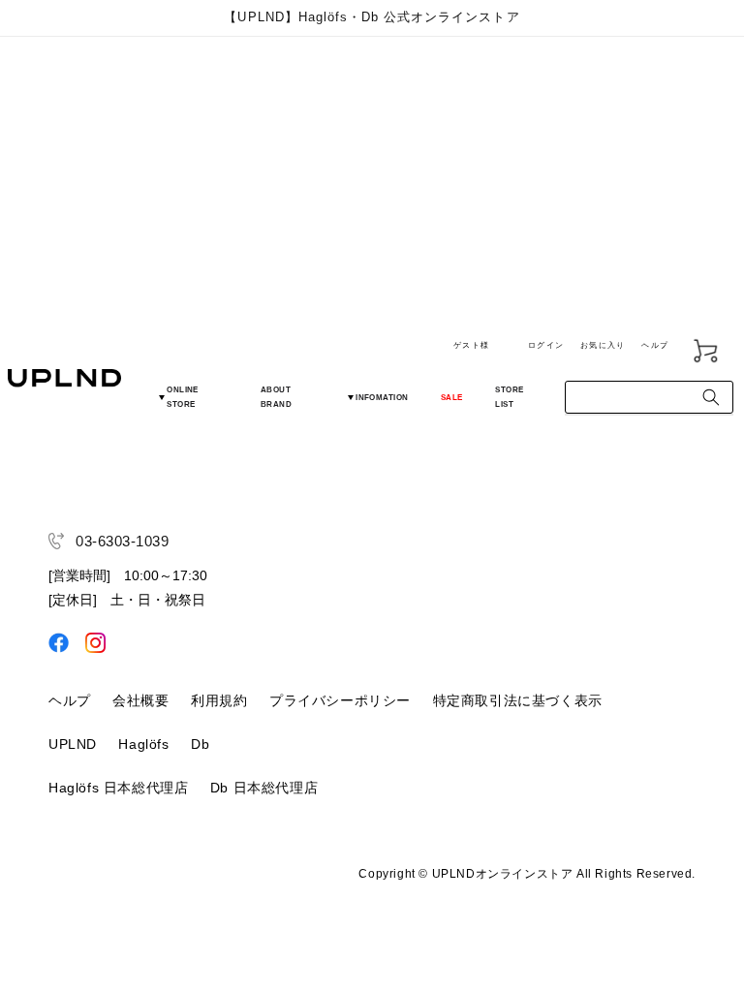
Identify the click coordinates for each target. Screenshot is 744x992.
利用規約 (219, 700)
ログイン (546, 345)
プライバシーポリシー (340, 700)
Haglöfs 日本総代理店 (118, 787)
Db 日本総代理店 (264, 787)
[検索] (711, 397)
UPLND (72, 744)
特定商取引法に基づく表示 (518, 700)
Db (200, 744)
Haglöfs (143, 744)
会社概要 (140, 700)
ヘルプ (654, 345)
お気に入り (602, 345)
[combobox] (649, 397)
